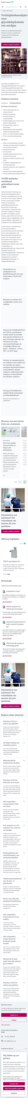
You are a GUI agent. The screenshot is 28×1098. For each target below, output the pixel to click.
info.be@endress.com (10, 1041)
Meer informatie (5, 1024)
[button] (11, 44)
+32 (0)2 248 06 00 (9, 1036)
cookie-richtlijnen (21, 1079)
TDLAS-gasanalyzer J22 (11, 561)
